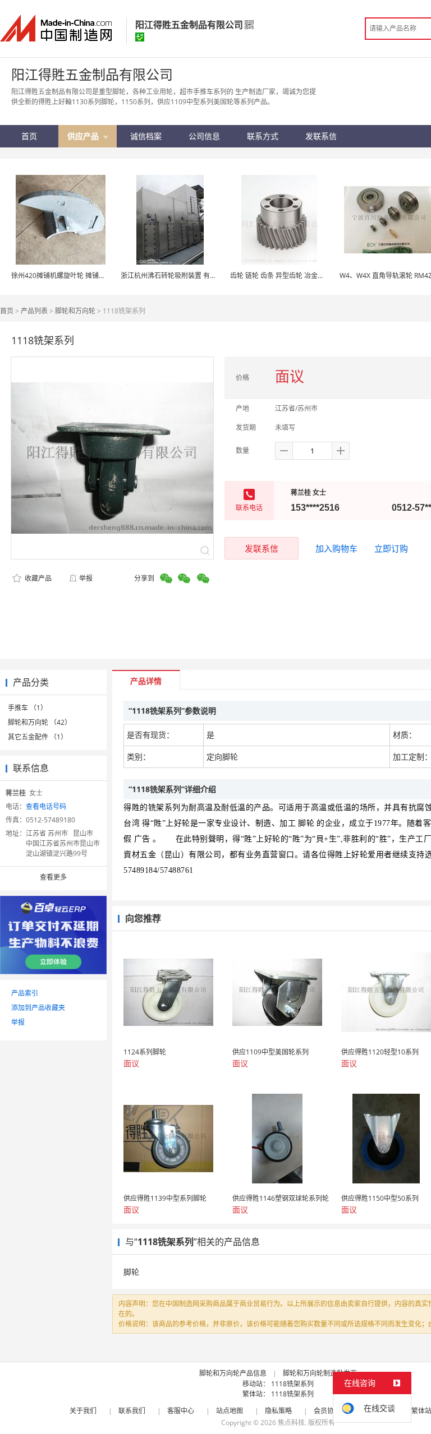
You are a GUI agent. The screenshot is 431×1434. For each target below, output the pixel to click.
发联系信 (261, 548)
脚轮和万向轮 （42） (39, 722)
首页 (6, 311)
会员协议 (327, 1411)
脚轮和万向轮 (75, 311)
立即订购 (391, 548)
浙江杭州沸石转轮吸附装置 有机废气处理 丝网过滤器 (200, 275)
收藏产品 (37, 578)
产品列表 (34, 311)
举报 (86, 578)
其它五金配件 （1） (37, 737)
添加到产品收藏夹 (38, 1007)
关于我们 (83, 1411)
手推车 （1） (27, 708)
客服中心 (180, 1411)
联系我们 (131, 1411)
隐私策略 (278, 1411)
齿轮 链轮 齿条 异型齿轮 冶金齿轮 (280, 275)
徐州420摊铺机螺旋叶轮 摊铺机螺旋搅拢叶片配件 (85, 275)
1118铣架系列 (292, 1384)
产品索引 (24, 993)
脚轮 (131, 1271)
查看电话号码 (46, 806)
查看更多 (53, 877)
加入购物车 (336, 548)
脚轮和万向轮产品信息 (233, 1373)
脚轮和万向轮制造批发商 (320, 1373)
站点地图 (229, 1411)
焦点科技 (291, 1422)
